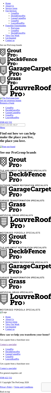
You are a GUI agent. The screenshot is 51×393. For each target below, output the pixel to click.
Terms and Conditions (23, 387)
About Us (9, 6)
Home (8, 3)
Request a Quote (7, 103)
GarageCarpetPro (18, 18)
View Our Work (12, 35)
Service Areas (11, 8)
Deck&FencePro (18, 16)
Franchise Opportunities (15, 25)
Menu (2, 127)
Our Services (11, 11)
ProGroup (15, 28)
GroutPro (15, 13)
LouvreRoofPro (17, 23)
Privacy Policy (6, 387)
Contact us (10, 40)
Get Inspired (10, 38)
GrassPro (15, 20)
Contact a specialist (8, 344)
